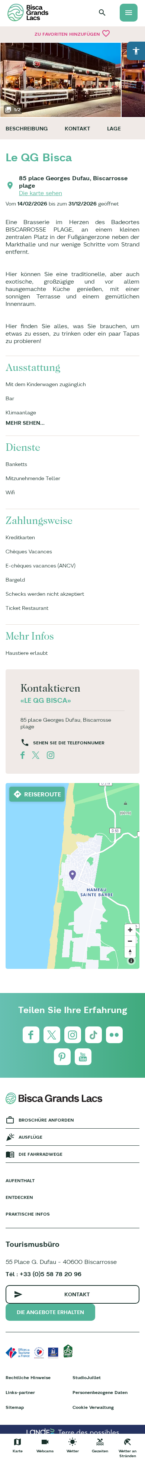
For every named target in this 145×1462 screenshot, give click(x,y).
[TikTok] (93, 1034)
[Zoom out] (130, 941)
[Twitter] (52, 1034)
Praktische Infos (28, 1214)
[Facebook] (31, 1034)
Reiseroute (42, 794)
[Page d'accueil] (27, 12)
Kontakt (77, 128)
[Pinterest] (62, 1056)
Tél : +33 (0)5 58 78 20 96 (43, 1274)
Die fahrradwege (40, 1154)
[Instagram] (72, 1034)
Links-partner (20, 1392)
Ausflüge (30, 1137)
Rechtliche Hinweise (28, 1377)
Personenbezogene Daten (100, 1392)
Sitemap (15, 1407)
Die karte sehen (40, 193)
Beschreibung (27, 128)
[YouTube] (83, 1056)
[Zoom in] (130, 929)
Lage (114, 128)
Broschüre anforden (46, 1120)
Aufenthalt (20, 1180)
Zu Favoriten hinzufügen (72, 33)
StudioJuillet (86, 1377)
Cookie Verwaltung (93, 1407)
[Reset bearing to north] (130, 952)
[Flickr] (114, 1034)
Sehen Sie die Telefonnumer (68, 742)
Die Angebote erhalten (50, 1312)
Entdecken (19, 1197)
